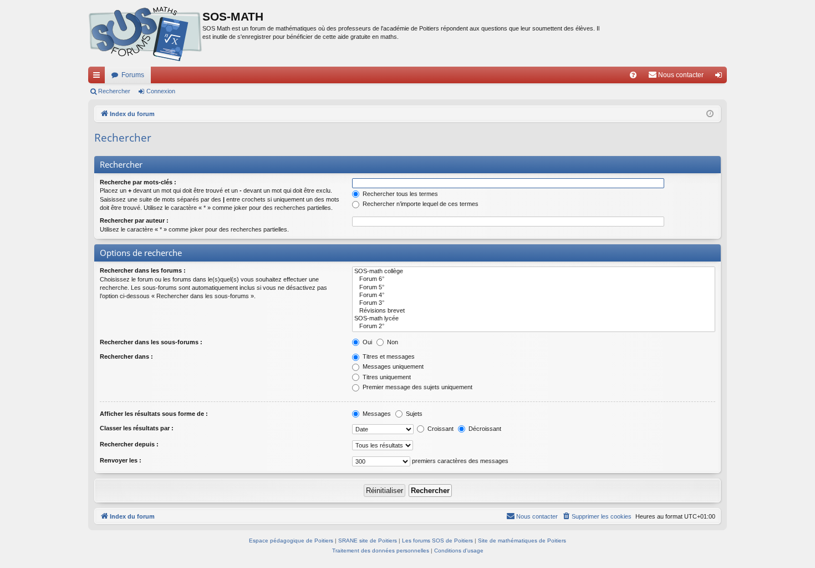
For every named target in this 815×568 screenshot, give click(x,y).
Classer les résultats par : (137, 428)
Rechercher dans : (126, 356)
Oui (366, 342)
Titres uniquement (386, 377)
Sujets (413, 413)
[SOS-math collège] (533, 271)
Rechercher (114, 91)
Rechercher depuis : (129, 444)
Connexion (160, 91)
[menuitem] (633, 75)
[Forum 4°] (533, 295)
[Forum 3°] (533, 303)
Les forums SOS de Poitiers (437, 540)
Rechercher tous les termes (399, 193)
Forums (132, 75)
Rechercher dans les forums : (143, 270)
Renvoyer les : (120, 460)
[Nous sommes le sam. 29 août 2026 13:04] (710, 114)
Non (391, 342)
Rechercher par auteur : (134, 220)
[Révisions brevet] (533, 311)
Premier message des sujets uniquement (416, 387)
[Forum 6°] (533, 279)
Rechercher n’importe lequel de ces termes (419, 203)
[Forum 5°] (533, 287)
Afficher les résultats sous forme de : (154, 413)
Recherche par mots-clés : (138, 182)
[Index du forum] (145, 33)
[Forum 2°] (533, 326)
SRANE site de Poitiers (367, 540)
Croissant (440, 428)
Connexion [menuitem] (721, 77)
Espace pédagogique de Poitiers (291, 540)
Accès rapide (99, 77)
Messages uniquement (392, 366)
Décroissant (484, 428)
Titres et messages (388, 356)
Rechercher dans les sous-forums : (151, 342)
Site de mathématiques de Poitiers (522, 540)
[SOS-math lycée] (533, 319)
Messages (376, 413)
